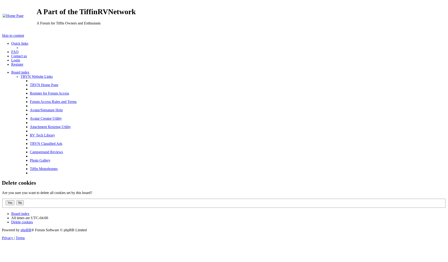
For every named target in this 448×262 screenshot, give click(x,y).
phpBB (26, 230)
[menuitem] (13, 16)
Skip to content (13, 35)
